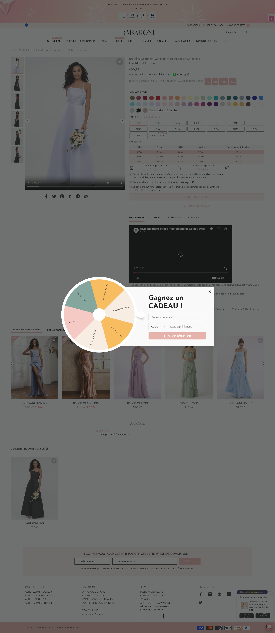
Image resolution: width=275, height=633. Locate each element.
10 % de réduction (177, 336)
